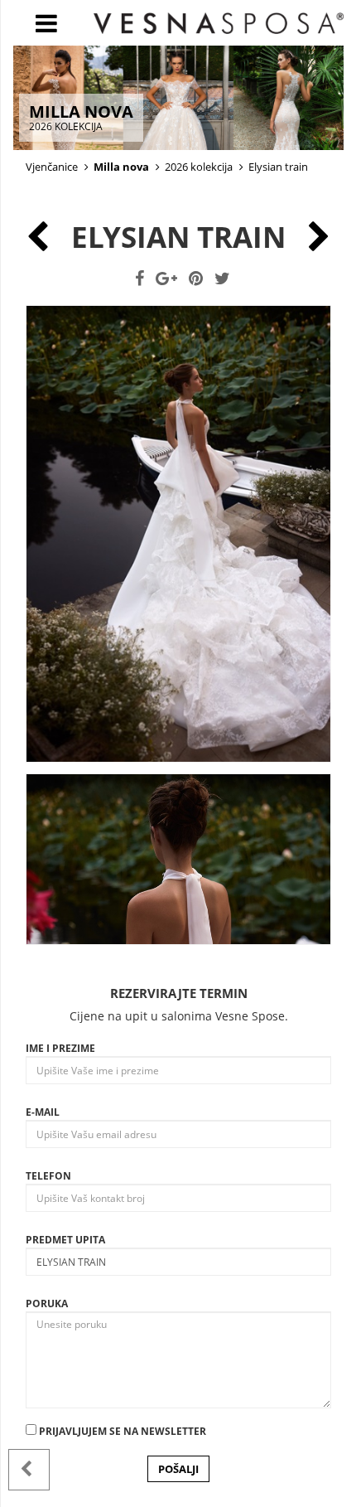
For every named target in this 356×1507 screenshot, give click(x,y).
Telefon (48, 1176)
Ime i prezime (60, 1048)
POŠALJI (178, 1468)
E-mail (43, 1112)
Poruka (47, 1303)
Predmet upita (65, 1240)
